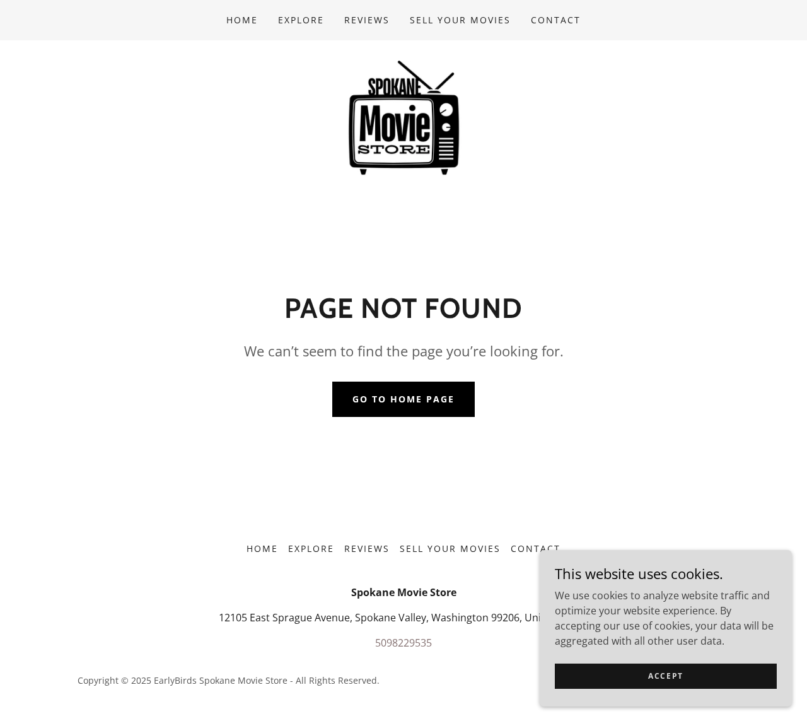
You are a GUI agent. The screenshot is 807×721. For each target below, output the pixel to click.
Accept (665, 676)
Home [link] (242, 20)
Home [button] (262, 548)
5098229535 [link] (403, 643)
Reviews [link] (367, 20)
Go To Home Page (403, 399)
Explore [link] (301, 20)
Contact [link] (556, 20)
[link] (403, 117)
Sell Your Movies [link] (460, 20)
